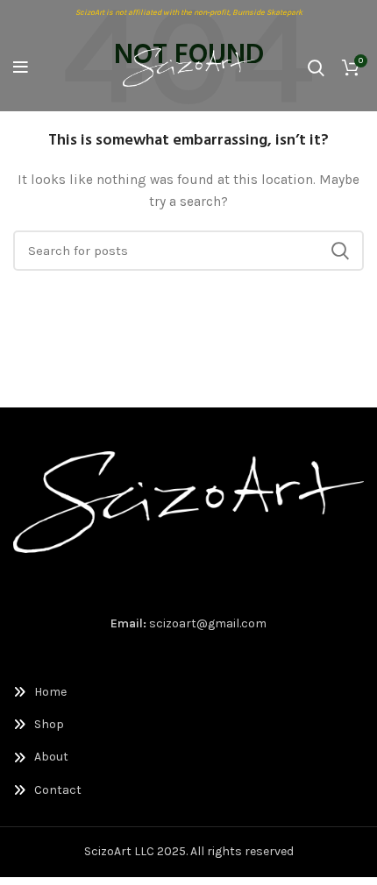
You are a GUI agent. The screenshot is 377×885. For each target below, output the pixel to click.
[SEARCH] (340, 250)
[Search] (316, 67)
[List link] (188, 692)
